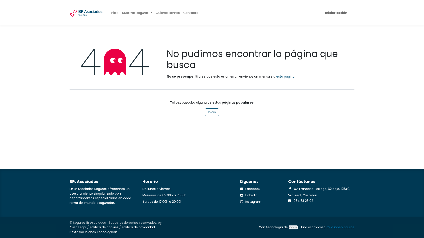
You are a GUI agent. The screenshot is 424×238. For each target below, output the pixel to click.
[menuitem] (114, 13)
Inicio (212, 112)
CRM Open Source (340, 227)
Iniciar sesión (336, 13)
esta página (285, 76)
